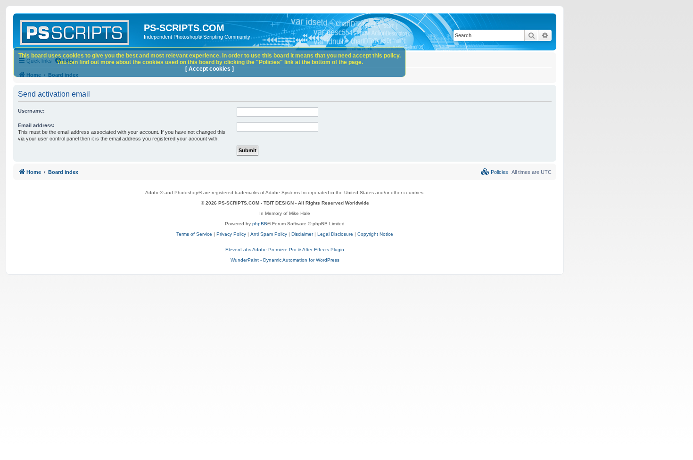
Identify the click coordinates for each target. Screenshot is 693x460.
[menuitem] (494, 172)
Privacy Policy (231, 234)
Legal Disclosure (335, 234)
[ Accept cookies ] (209, 69)
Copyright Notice (375, 234)
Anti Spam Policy (268, 234)
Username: (31, 111)
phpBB (259, 223)
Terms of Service (194, 234)
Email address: (36, 125)
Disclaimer (302, 234)
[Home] (80, 31)
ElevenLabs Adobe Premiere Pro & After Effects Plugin (284, 249)
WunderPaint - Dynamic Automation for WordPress (285, 260)
